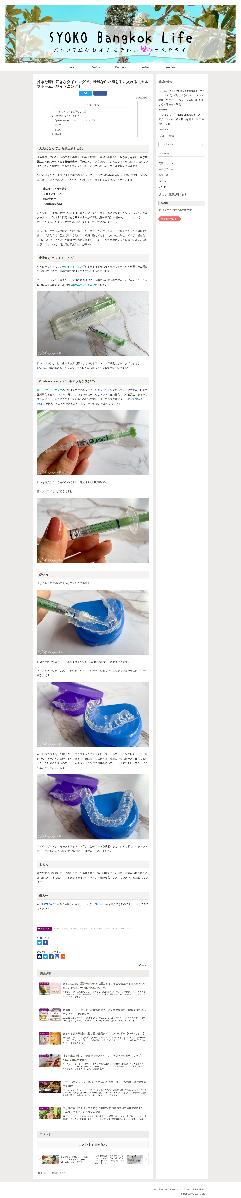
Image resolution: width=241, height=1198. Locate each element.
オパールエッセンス (98, 390)
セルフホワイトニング (123, 929)
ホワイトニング (62, 929)
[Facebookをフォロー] (51, 956)
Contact (187, 1189)
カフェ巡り (164, 175)
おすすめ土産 (165, 169)
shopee (41, 403)
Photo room (175, 1189)
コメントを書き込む (93, 1144)
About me (163, 1189)
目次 (88, 105)
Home (153, 1189)
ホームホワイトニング (102, 929)
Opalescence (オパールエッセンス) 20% (75, 120)
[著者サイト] (39, 956)
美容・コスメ (46, 929)
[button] (202, 145)
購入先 (58, 134)
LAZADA (42, 367)
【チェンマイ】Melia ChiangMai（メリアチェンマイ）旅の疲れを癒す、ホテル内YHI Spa (181, 119)
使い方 (58, 125)
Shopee (99, 904)
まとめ (58, 129)
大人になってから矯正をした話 (70, 111)
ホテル (162, 181)
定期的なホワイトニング (67, 116)
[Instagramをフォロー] (57, 956)
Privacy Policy (199, 1189)
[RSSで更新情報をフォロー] (63, 956)
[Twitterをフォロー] (45, 956)
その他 (162, 187)
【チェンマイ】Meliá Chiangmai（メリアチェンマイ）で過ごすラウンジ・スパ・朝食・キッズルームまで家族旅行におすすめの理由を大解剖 (181, 97)
